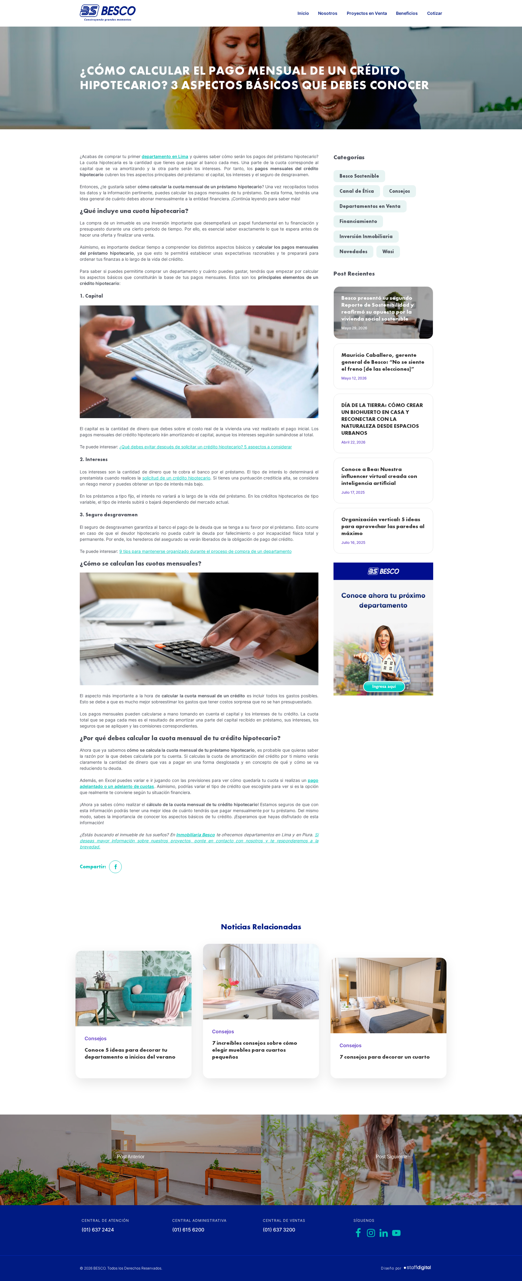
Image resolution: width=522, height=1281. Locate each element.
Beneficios (407, 13)
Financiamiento (358, 221)
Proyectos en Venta (367, 13)
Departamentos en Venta (370, 206)
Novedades (353, 251)
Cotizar (435, 13)
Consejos (399, 191)
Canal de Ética (357, 191)
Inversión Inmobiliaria (366, 236)
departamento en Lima (165, 156)
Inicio (303, 13)
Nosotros (328, 13)
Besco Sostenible (359, 176)
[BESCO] (108, 13)
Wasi (388, 251)
